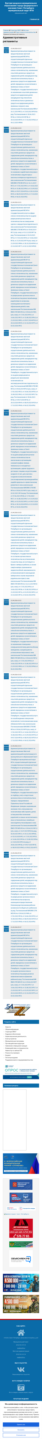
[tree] (21, 1043)
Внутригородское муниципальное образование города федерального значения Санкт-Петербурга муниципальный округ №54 (21, 7)
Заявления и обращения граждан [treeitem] (16, 1046)
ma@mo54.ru (21, 1357)
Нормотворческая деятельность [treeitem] (15, 1036)
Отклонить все (21, 1435)
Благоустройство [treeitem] (11, 1039)
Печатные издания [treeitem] (11, 1057)
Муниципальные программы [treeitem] (14, 1041)
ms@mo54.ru (21, 1348)
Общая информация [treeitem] (12, 1029)
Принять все (21, 1424)
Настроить (21, 1430)
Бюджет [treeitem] (8, 1055)
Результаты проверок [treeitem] (12, 1053)
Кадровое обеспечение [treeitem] (13, 1034)
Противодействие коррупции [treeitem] (14, 1043)
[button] (34, 19)
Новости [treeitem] (8, 1027)
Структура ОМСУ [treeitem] (10, 1031)
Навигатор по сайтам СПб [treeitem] (13, 1050)
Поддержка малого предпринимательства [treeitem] (19, 1060)
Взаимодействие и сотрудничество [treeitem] (16, 1048)
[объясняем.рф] (21, 1258)
